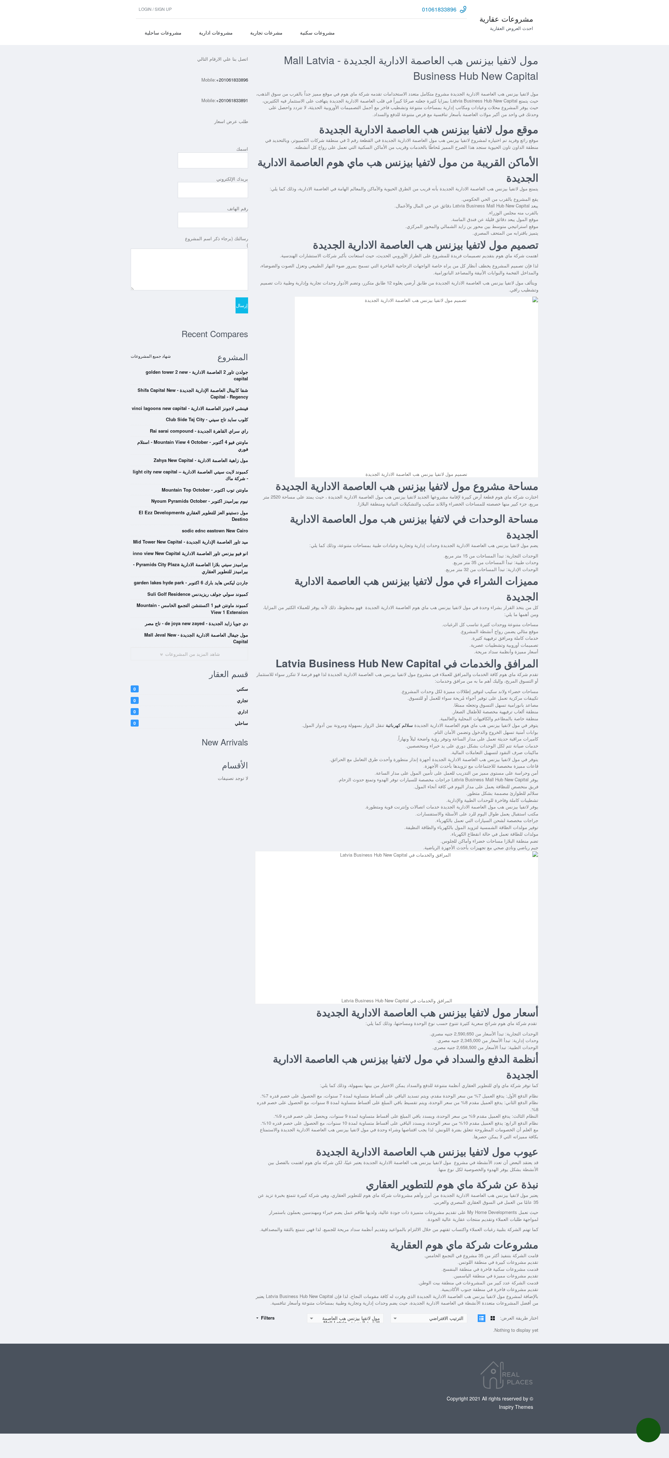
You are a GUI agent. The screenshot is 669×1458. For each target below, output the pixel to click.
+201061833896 (232, 79)
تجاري (190, 700)
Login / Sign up (155, 9)
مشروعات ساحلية (163, 32)
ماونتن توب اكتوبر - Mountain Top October (205, 489)
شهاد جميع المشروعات (151, 356)
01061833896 (439, 9)
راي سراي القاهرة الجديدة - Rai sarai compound (199, 430)
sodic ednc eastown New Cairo (215, 530)
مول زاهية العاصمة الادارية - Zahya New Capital (201, 460)
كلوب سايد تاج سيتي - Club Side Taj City (207, 419)
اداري (190, 711)
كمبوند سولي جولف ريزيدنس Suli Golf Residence (197, 594)
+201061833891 (232, 100)
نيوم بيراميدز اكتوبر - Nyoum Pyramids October (199, 501)
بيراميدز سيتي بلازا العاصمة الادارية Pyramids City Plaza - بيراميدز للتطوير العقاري (190, 568)
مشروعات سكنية (317, 32)
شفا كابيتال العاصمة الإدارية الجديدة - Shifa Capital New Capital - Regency (193, 393)
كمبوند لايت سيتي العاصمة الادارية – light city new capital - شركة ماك (190, 475)
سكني (190, 688)
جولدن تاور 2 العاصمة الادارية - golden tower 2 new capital (197, 375)
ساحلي (190, 723)
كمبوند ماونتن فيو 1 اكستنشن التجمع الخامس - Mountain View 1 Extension (192, 608)
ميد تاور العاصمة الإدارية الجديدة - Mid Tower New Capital (190, 541)
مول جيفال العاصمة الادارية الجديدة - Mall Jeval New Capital (196, 638)
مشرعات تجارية (266, 32)
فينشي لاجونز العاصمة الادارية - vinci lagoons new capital (190, 408)
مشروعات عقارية (506, 18)
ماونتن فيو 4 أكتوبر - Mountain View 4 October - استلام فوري (192, 445)
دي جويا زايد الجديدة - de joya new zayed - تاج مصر (196, 623)
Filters (267, 1317)
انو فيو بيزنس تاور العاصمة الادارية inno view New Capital (190, 553)
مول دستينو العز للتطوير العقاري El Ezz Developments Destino (193, 516)
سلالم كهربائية (399, 725)
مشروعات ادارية (216, 32)
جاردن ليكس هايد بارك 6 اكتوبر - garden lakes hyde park (191, 582)
